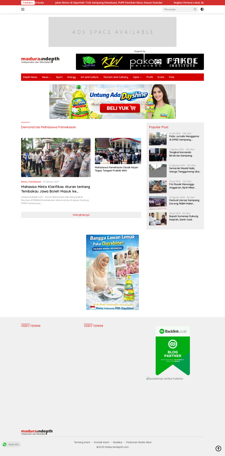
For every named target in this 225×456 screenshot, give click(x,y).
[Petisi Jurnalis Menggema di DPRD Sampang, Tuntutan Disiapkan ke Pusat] (158, 138)
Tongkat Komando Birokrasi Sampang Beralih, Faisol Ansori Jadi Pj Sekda (184, 154)
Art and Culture (89, 77)
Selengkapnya (81, 214)
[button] (195, 9)
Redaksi (117, 442)
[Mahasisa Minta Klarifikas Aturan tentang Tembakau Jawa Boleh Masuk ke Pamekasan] (56, 157)
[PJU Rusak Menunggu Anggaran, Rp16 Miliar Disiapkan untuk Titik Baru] (158, 186)
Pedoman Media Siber (139, 442)
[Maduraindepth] (40, 59)
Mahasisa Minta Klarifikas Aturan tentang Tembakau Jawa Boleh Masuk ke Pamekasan (55, 191)
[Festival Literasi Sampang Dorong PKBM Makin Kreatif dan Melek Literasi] (158, 202)
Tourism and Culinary (115, 77)
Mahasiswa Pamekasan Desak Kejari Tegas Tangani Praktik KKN (116, 169)
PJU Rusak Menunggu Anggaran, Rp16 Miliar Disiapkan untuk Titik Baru (184, 186)
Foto (171, 77)
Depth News (30, 77)
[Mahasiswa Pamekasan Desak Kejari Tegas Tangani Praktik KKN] (118, 151)
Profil (150, 77)
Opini (136, 77)
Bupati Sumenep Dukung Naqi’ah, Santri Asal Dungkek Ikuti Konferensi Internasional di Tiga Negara (183, 218)
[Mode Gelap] (202, 9)
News (45, 77)
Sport (59, 77)
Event (161, 77)
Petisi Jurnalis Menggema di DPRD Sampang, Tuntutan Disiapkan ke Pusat (184, 138)
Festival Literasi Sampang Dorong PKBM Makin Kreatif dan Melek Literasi (184, 202)
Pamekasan (34, 181)
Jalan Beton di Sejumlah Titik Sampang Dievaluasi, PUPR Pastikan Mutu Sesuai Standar (93, 2)
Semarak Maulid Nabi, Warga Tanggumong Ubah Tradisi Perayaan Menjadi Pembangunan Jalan (185, 170)
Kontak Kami (101, 442)
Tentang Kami (82, 442)
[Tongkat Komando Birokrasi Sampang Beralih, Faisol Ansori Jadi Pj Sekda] (158, 154)
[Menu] (23, 9)
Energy (72, 77)
